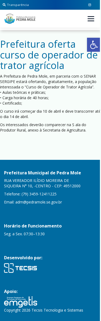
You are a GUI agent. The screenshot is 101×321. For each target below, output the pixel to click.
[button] (94, 45)
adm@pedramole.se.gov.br (38, 202)
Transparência (18, 5)
